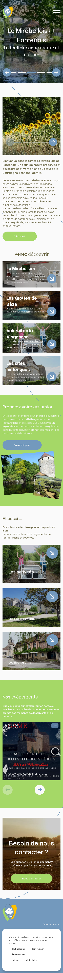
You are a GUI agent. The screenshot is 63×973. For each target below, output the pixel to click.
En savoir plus (22, 445)
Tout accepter (18, 949)
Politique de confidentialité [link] (24, 960)
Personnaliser (18, 954)
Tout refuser (38, 949)
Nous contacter (31, 878)
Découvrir (20, 236)
